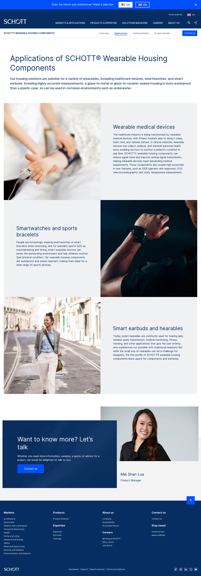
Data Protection (97, 569)
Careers (158, 23)
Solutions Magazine (134, 23)
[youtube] (195, 569)
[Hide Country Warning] (196, 5)
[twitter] (190, 569)
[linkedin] (185, 569)
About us (173, 23)
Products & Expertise (103, 23)
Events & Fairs (158, 532)
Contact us (190, 33)
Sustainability (108, 522)
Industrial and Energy (13, 539)
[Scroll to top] (191, 500)
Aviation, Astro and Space (15, 526)
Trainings (57, 538)
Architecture (9, 519)
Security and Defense (14, 550)
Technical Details (141, 33)
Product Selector (61, 519)
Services (57, 535)
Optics (7, 543)
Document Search (110, 526)
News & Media (175, 14)
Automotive (9, 522)
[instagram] (180, 569)
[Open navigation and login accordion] (195, 23)
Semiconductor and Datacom (17, 553)
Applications (120, 33)
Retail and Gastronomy (14, 546)
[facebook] (175, 569)
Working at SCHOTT (111, 538)
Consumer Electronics (14, 529)
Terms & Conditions (116, 569)
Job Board (107, 545)
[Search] (189, 23)
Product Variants (162, 33)
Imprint (84, 569)
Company (106, 519)
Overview (104, 33)
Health (7, 532)
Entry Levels (108, 542)
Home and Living (11, 536)
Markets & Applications (70, 23)
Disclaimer (74, 569)
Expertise (57, 532)
